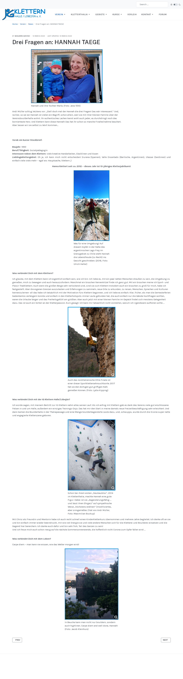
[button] (60, 14)
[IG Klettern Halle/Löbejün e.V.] (23, 14)
